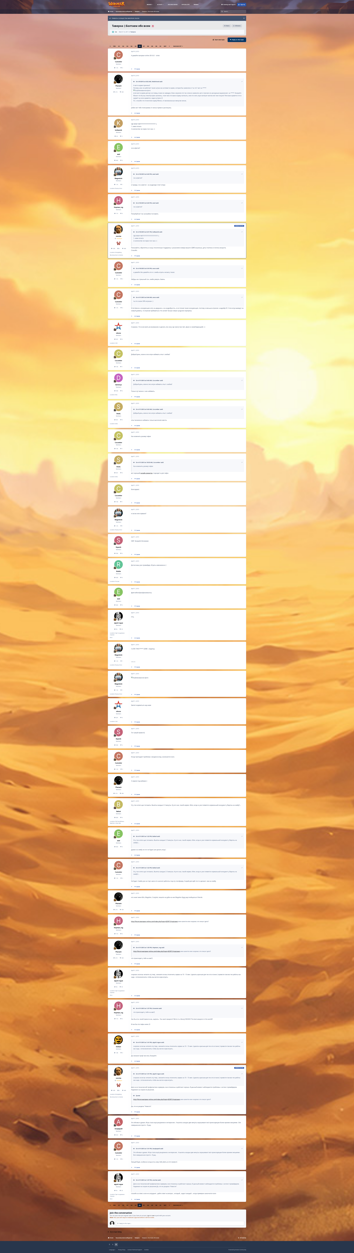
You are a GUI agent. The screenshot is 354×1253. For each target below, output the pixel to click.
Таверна (133, 32)
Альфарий (118, 1129)
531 (160, 46)
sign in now (150, 1215)
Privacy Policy (121, 1250)
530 (156, 46)
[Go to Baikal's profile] (118, 804)
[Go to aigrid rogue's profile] (118, 616)
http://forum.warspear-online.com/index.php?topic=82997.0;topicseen (154, 921)
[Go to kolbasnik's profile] (118, 123)
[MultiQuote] (131, 68)
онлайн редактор (146, 473)
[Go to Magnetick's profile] (118, 171)
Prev (114, 46)
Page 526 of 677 (177, 46)
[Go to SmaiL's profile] (118, 406)
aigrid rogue (118, 623)
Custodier (118, 62)
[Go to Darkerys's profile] (118, 378)
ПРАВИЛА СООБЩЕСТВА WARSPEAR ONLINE (125, 18)
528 (148, 46)
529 (152, 46)
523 (127, 46)
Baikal (118, 811)
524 (131, 46)
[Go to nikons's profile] (118, 326)
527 (144, 46)
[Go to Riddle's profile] (118, 564)
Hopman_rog (118, 207)
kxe (116, 32)
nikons (118, 333)
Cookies (146, 1250)
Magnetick (118, 178)
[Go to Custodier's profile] (118, 55)
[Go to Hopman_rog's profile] (118, 200)
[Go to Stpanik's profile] (118, 540)
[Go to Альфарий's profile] (118, 1122)
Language (112, 1250)
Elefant (118, 1047)
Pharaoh (119, 86)
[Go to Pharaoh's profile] (118, 79)
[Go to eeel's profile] (118, 147)
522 (123, 46)
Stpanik (118, 547)
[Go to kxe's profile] (113, 32)
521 (119, 46)
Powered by (237, 1250)
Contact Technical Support (135, 1250)
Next (165, 46)
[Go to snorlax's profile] (118, 229)
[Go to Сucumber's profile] (118, 353)
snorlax (118, 236)
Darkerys (118, 385)
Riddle (118, 571)
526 (139, 46)
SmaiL (118, 414)
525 (135, 46)
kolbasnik (118, 130)
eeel (118, 154)
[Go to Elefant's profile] (118, 1039)
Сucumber (118, 361)
